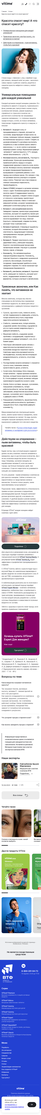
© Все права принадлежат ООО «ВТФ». (20, 1096)
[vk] (23, 966)
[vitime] (7, 4)
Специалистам (6, 1053)
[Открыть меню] (37, 4)
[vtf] (8, 974)
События (4, 1056)
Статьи (4, 1064)
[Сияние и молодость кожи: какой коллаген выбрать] (16, 825)
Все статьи (17, 795)
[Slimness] (16, 872)
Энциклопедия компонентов (11, 1066)
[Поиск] (34, 4)
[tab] (5, 845)
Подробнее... (25, 773)
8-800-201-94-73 (29, 971)
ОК (32, 1105)
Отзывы (4, 1061)
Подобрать (5, 1047)
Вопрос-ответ (6, 1058)
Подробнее (18, 546)
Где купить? (18, 650)
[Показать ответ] (38, 696)
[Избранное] (30, 4)
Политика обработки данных (20, 1093)
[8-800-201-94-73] (26, 4)
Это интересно (6, 1050)
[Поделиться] (37, 785)
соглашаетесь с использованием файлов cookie (14, 1107)
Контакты (5, 1075)
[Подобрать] (22, 4)
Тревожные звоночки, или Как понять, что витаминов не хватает (19, 38)
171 (22, 785)
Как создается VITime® (9, 1069)
